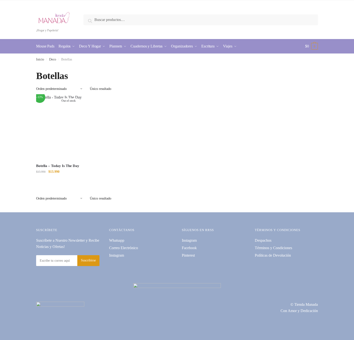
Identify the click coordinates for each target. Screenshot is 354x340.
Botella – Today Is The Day (57, 166)
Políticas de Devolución (273, 255)
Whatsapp (116, 240)
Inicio (40, 59)
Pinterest (188, 255)
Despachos (263, 240)
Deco (52, 59)
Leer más (68, 181)
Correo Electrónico (123, 248)
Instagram (116, 255)
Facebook (189, 248)
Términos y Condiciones (273, 248)
